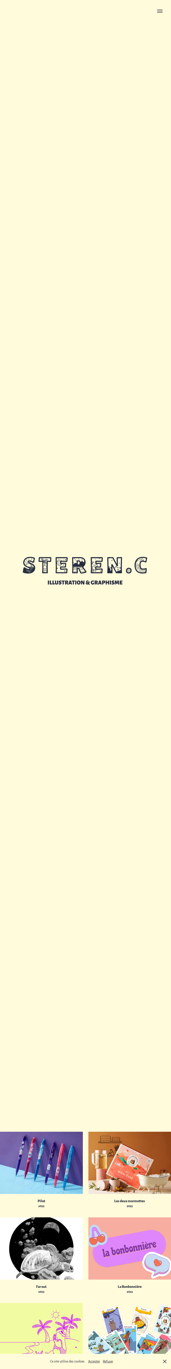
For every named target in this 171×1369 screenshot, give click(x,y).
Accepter (94, 1361)
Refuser (108, 1361)
